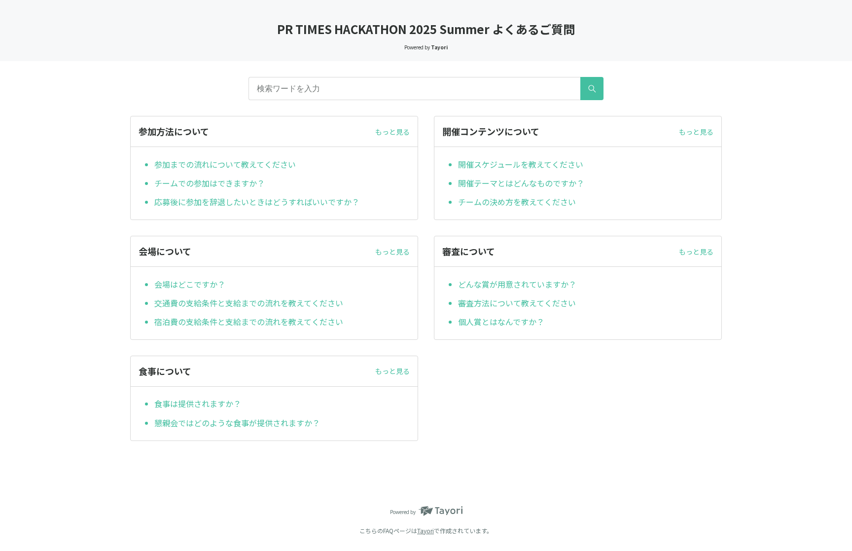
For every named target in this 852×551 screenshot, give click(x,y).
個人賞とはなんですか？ (501, 322)
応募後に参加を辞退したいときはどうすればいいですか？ (256, 202)
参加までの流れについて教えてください (225, 164)
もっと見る (392, 132)
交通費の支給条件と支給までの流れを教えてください (248, 303)
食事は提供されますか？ (197, 403)
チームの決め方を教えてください (517, 202)
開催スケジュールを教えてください (520, 164)
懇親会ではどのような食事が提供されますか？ (237, 423)
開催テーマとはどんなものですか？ (521, 183)
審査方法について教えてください (517, 303)
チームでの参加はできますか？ (209, 183)
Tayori (425, 530)
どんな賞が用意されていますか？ (517, 284)
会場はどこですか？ (189, 284)
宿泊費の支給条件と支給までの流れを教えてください (248, 322)
